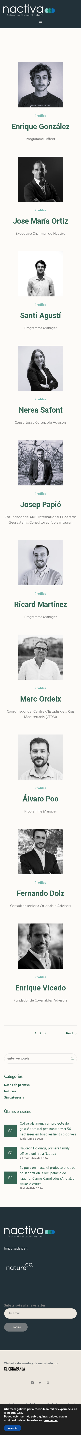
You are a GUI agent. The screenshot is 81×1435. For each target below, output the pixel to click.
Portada (32, 46)
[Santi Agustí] (40, 273)
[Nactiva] (29, 10)
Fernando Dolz (40, 893)
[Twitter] (40, 1383)
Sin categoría (14, 1097)
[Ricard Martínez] (40, 562)
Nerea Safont (41, 410)
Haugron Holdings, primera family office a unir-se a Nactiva (44, 1151)
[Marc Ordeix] (40, 657)
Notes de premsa (17, 1085)
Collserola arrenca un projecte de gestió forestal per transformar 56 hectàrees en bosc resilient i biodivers (48, 1129)
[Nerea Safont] (40, 368)
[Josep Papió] (40, 462)
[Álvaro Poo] (40, 757)
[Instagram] (48, 1383)
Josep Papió (40, 504)
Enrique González (41, 126)
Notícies (10, 1091)
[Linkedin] (32, 1383)
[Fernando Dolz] (40, 851)
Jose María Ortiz (40, 221)
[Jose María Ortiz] (40, 179)
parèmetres (50, 1420)
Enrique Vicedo (40, 988)
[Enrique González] (40, 84)
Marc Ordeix (40, 699)
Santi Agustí (40, 315)
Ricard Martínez (40, 604)
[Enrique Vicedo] (40, 946)
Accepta (12, 1428)
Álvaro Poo (40, 799)
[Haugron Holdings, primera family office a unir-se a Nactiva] (10, 1153)
